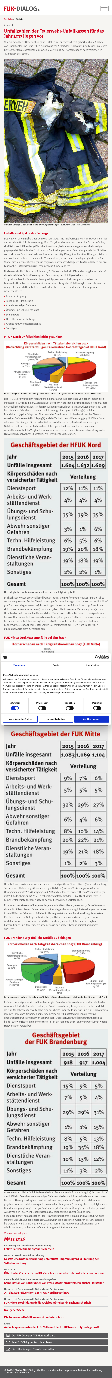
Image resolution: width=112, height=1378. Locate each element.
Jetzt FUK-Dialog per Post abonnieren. (32, 1342)
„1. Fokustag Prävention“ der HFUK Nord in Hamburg (36, 1292)
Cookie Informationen (17, 1372)
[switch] (42, 708)
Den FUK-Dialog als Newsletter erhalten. (33, 1349)
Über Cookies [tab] (92, 665)
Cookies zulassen (91, 719)
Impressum (71, 1370)
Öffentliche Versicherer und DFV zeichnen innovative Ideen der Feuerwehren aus (54, 1273)
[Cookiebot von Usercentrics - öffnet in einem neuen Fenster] (97, 657)
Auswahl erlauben (56, 719)
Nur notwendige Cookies (20, 719)
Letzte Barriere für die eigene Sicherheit (29, 1249)
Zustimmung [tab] (19, 665)
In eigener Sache (14, 1310)
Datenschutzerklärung (90, 1370)
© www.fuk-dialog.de (15, 1233)
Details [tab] (56, 665)
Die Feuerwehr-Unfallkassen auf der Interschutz (34, 1317)
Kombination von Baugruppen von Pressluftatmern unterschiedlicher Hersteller (54, 1283)
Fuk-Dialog (8, 19)
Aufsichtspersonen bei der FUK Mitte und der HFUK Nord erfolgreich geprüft (51, 1327)
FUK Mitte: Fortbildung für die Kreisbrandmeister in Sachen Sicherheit (47, 1302)
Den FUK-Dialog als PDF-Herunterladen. (33, 1335)
